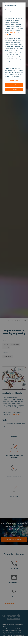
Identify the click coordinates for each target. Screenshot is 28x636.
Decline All (14, 89)
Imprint (6, 34)
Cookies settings (14, 80)
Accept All (14, 85)
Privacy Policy (12, 32)
